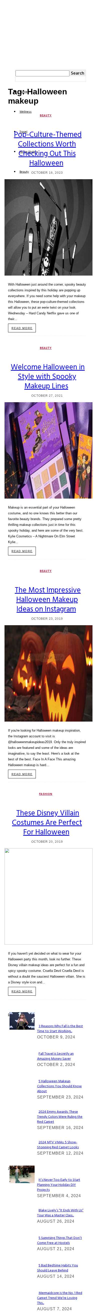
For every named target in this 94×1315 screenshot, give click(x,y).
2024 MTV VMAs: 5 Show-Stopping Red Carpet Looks (58, 1145)
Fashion (45, 794)
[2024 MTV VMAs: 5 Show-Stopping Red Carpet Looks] (22, 1028)
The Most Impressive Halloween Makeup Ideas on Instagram (48, 599)
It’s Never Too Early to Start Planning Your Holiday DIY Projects (58, 1185)
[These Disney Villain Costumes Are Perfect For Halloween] (48, 943)
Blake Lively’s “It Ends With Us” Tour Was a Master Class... (60, 1213)
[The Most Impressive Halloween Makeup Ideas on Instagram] (48, 720)
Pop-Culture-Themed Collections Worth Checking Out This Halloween (48, 149)
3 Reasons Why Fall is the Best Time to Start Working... (60, 1028)
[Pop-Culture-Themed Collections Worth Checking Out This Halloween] (48, 274)
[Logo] (12, 54)
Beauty (46, 115)
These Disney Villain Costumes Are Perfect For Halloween (47, 822)
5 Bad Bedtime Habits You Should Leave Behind (57, 1268)
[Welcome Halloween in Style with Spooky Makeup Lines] (48, 497)
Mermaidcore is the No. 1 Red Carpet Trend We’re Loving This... (59, 1298)
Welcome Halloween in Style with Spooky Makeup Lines (48, 376)
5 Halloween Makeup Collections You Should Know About (59, 1086)
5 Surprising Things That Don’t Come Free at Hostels (59, 1240)
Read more (22, 328)
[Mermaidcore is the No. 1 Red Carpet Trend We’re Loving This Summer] (22, 1182)
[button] (16, 59)
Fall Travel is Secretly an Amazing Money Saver (55, 1056)
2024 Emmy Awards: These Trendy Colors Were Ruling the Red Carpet (59, 1117)
